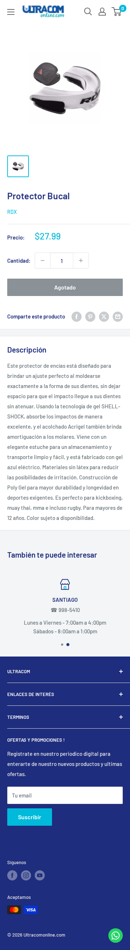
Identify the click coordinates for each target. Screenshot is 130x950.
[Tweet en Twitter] (104, 316)
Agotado (65, 287)
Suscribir (29, 816)
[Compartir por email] (118, 316)
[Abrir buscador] (88, 12)
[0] (116, 11)
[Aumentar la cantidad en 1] (80, 260)
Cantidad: (18, 260)
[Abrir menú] (10, 12)
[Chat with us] (115, 940)
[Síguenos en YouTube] (40, 875)
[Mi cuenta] (102, 12)
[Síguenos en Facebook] (12, 875)
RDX (12, 212)
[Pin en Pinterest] (90, 316)
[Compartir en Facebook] (77, 316)
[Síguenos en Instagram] (26, 875)
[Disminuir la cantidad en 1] (42, 260)
